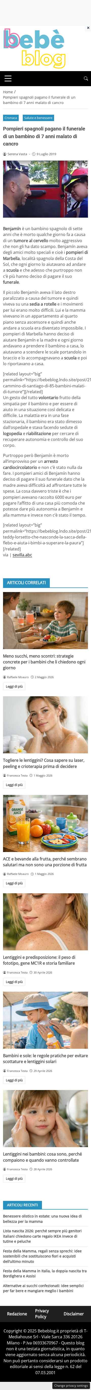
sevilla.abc (22, 555)
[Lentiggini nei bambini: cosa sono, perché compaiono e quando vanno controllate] (45, 1118)
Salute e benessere (38, 117)
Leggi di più (14, 686)
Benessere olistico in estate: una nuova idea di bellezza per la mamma (42, 1219)
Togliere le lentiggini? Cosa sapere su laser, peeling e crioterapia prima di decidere (43, 763)
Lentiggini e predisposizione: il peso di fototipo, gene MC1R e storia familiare (39, 960)
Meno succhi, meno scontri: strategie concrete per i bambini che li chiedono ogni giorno (44, 662)
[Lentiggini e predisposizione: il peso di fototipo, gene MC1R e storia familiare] (45, 921)
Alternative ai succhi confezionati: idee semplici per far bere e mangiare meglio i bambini (43, 1288)
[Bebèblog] (34, 48)
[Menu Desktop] (8, 78)
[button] (86, 79)
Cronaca (11, 117)
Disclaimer (74, 1313)
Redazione (17, 1313)
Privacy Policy (42, 1313)
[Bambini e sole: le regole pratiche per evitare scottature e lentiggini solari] (45, 1020)
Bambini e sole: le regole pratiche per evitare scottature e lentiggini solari (45, 1058)
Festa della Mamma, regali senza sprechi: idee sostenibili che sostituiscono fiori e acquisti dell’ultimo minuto (42, 1256)
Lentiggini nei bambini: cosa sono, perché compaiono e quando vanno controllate (42, 1157)
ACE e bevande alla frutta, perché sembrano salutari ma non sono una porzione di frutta (45, 862)
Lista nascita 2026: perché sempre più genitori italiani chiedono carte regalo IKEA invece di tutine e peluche (42, 1236)
